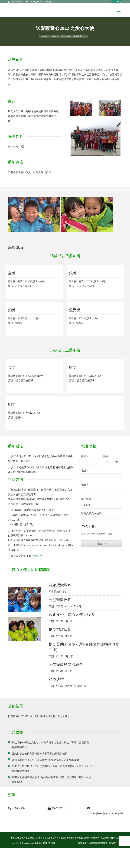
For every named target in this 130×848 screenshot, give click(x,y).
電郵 (84, 484)
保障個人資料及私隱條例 (78, 838)
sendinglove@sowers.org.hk (105, 813)
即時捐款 (115, 838)
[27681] (87, 214)
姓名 (84, 456)
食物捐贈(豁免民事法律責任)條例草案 (27, 838)
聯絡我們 (95, 838)
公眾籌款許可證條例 (55, 838)
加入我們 (105, 838)
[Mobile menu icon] (119, 10)
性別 (106, 456)
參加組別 (87, 498)
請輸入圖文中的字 (92, 513)
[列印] (34, 214)
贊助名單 (37, 556)
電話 (84, 470)
